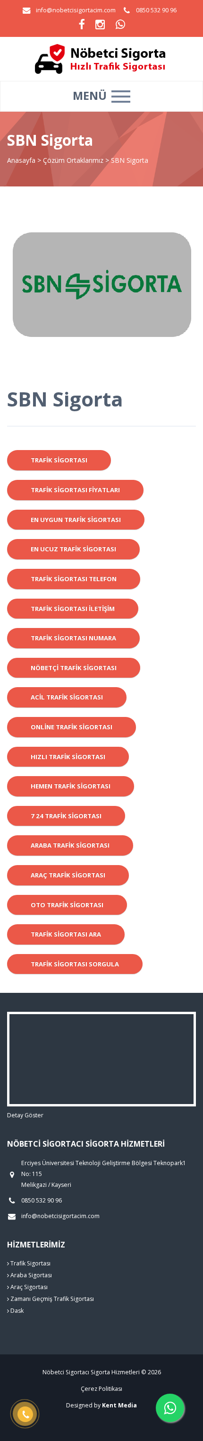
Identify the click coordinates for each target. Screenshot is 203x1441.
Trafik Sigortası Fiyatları (75, 490)
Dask (16, 1311)
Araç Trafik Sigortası (68, 875)
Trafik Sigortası (59, 460)
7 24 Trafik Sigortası (66, 816)
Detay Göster (25, 1115)
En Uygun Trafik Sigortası (76, 519)
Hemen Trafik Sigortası (70, 786)
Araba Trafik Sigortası (70, 845)
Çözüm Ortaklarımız (73, 160)
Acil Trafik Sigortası (67, 697)
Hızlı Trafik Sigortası (68, 756)
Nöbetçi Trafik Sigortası (74, 667)
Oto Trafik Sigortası (67, 905)
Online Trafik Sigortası (71, 727)
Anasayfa (21, 160)
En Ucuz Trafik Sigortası (73, 549)
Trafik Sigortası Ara (66, 934)
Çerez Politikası (101, 1389)
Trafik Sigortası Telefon (74, 579)
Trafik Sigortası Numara (73, 638)
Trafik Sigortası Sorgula (75, 964)
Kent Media (119, 1405)
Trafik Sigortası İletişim (73, 608)
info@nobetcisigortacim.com (76, 10)
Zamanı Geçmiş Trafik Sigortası (51, 1299)
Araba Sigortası (30, 1275)
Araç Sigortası (28, 1287)
